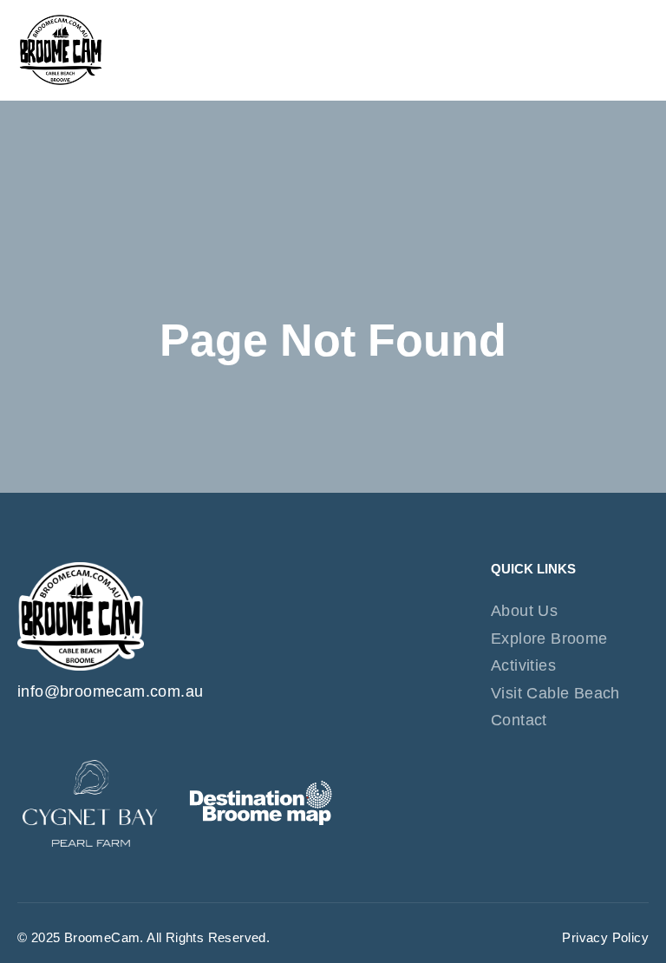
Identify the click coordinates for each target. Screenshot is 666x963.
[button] (633, 50)
